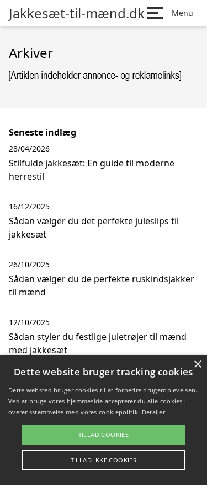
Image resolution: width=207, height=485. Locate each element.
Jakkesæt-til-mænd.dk (77, 13)
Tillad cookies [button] (103, 434)
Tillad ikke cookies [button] (104, 460)
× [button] (197, 364)
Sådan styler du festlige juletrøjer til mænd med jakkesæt (98, 343)
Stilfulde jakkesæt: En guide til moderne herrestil (91, 169)
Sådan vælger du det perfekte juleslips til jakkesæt (94, 227)
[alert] (103, 420)
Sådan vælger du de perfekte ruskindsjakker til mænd (101, 285)
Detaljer (153, 412)
